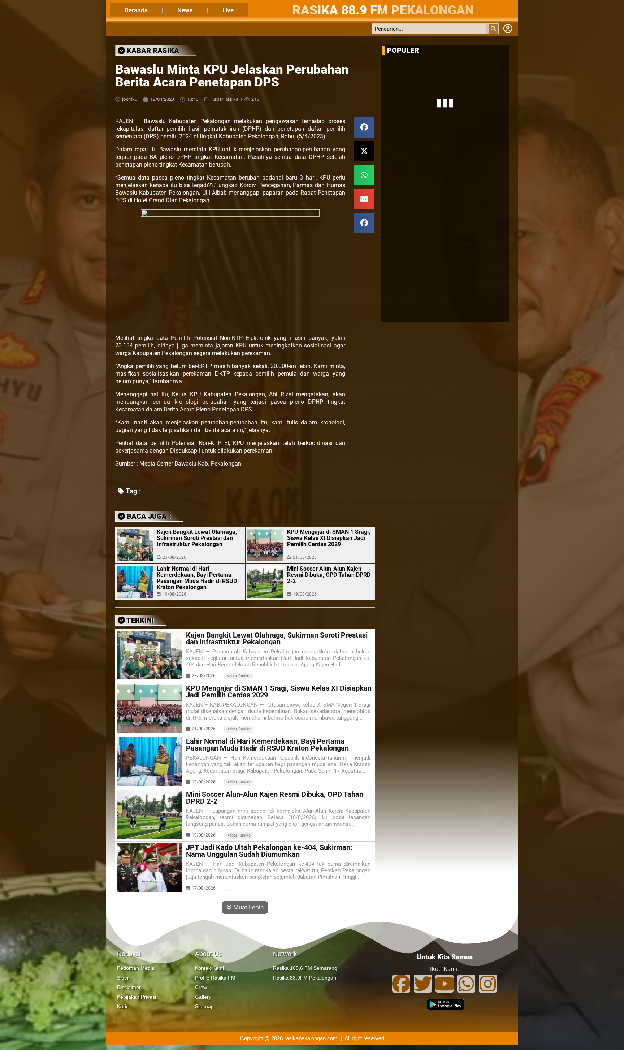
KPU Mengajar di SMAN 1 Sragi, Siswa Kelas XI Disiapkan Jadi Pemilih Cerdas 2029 (328, 538)
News (185, 10)
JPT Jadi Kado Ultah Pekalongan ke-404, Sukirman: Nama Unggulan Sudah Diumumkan (269, 851)
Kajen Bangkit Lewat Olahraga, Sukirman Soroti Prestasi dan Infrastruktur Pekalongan (197, 538)
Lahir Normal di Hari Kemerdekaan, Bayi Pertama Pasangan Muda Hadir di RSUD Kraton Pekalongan (197, 578)
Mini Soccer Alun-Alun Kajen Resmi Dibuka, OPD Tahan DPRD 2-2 (328, 575)
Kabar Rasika (224, 99)
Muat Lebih (248, 907)
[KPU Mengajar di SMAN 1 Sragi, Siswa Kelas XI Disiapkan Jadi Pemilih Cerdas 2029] (265, 545)
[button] (364, 127)
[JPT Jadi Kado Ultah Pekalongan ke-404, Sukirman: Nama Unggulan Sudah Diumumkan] (149, 867)
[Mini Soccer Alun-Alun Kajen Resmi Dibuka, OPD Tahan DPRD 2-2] (265, 582)
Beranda (136, 10)
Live (228, 10)
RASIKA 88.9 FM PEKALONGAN (383, 10)
